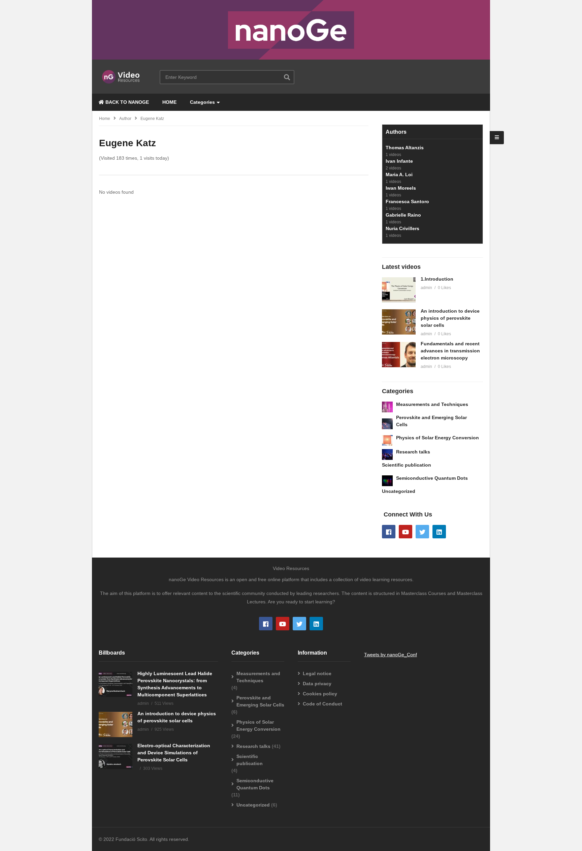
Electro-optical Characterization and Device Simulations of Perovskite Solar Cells (173, 752)
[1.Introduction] (399, 290)
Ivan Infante (399, 161)
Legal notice (317, 673)
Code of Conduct (322, 703)
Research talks (413, 451)
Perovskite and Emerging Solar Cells (260, 701)
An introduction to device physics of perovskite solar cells (450, 318)
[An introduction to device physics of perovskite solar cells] (399, 322)
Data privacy (317, 683)
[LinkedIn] (439, 531)
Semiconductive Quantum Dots (432, 478)
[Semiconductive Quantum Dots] (387, 480)
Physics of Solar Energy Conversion (437, 437)
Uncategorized (398, 491)
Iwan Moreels (401, 188)
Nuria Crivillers (402, 228)
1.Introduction (437, 279)
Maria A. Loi (399, 174)
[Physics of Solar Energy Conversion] (387, 440)
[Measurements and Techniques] (387, 407)
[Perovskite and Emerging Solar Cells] (387, 423)
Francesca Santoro (407, 201)
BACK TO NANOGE (126, 102)
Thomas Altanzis (405, 147)
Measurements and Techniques (432, 404)
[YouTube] (405, 531)
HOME (169, 102)
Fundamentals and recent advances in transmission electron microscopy (450, 350)
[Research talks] (387, 454)
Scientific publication (406, 465)
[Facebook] (388, 531)
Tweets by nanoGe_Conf (390, 654)
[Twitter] (422, 531)
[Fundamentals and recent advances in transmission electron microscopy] (399, 354)
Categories (202, 102)
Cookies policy (320, 693)
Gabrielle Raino (403, 215)
